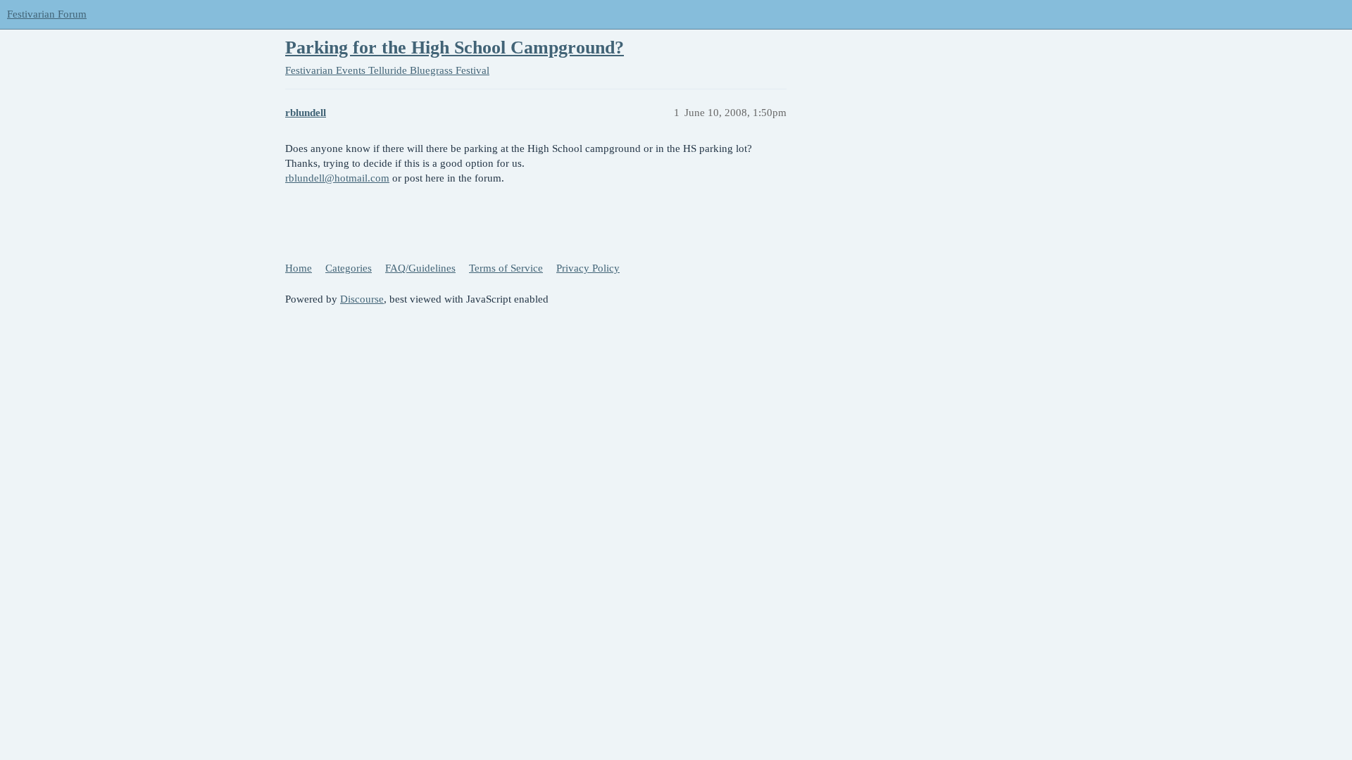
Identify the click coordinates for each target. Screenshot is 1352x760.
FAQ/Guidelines (420, 268)
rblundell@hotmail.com (337, 178)
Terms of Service (506, 268)
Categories (348, 268)
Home (298, 268)
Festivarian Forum (47, 14)
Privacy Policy (588, 268)
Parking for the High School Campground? (454, 47)
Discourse (362, 299)
